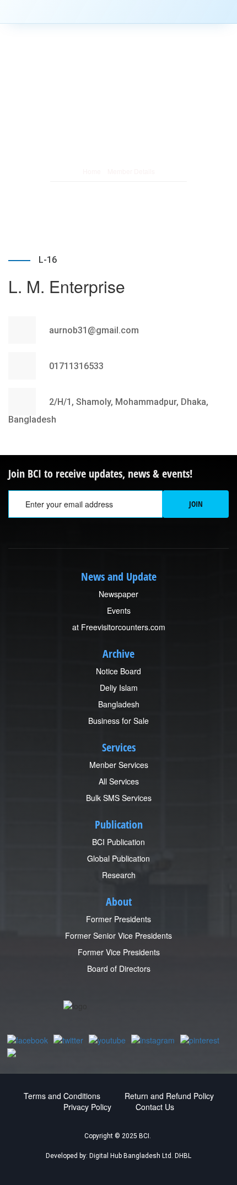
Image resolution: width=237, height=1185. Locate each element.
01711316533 (75, 366)
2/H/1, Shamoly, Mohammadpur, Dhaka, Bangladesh (108, 410)
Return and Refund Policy (169, 1095)
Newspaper (118, 593)
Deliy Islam (119, 687)
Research (119, 874)
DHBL (183, 1156)
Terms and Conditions (62, 1095)
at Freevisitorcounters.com (118, 626)
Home (92, 171)
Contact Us (155, 1106)
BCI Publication (118, 841)
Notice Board (118, 671)
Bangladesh (118, 704)
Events (119, 610)
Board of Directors (118, 968)
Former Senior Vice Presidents (118, 935)
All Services (119, 781)
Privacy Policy (87, 1106)
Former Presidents (118, 918)
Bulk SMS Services (119, 797)
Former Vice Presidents (119, 951)
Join (196, 504)
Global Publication (118, 858)
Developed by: (67, 1156)
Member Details (131, 171)
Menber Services (118, 764)
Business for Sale (118, 720)
